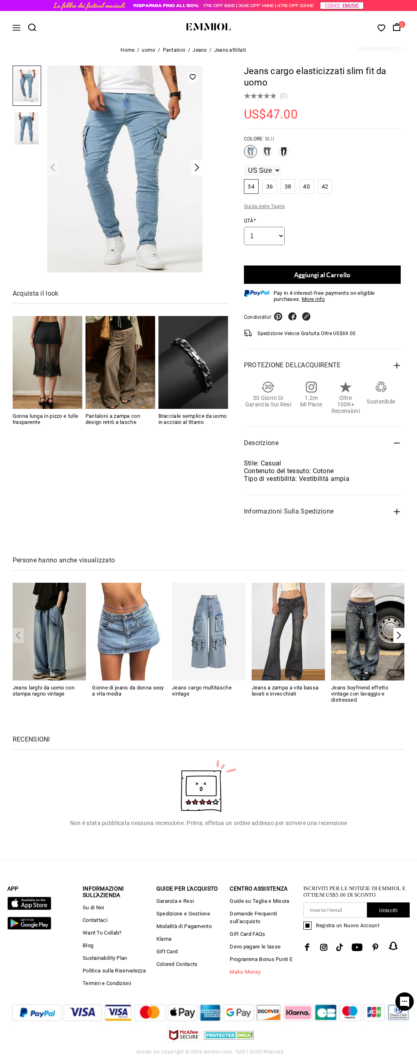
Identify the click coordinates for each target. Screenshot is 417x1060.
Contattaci (95, 920)
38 (288, 186)
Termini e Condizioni (107, 983)
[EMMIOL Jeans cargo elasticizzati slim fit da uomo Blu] (250, 154)
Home (127, 50)
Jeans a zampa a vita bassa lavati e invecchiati (285, 691)
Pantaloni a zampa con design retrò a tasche (113, 419)
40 (306, 186)
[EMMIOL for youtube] (357, 947)
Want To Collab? (102, 933)
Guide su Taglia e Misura (259, 901)
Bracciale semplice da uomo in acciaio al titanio (192, 419)
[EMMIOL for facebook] (307, 947)
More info (313, 299)
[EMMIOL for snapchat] (393, 946)
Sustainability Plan (105, 958)
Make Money (245, 972)
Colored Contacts (177, 964)
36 (269, 186)
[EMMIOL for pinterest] (375, 947)
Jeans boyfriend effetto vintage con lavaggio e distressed (359, 694)
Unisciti (388, 910)
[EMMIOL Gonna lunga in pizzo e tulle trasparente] (47, 362)
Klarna (164, 939)
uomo (148, 50)
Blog (88, 945)
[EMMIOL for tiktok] (339, 947)
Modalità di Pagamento (184, 926)
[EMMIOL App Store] (29, 908)
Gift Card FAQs (247, 934)
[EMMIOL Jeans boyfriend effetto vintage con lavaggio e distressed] (368, 631)
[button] (398, 635)
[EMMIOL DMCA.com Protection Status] (229, 1040)
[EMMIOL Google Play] (29, 928)
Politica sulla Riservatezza (114, 971)
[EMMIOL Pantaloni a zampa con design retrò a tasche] (120, 362)
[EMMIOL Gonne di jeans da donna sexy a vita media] (129, 631)
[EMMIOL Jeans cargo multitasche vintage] (209, 631)
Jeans (200, 50)
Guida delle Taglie (264, 206)
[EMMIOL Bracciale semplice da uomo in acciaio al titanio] (193, 362)
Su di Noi (93, 907)
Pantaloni (174, 50)
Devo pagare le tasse (255, 947)
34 (251, 186)
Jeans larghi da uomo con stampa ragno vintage (44, 691)
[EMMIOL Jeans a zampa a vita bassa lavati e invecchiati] (288, 631)
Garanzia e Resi (175, 901)
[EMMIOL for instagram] (323, 947)
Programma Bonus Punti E (261, 959)
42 (325, 186)
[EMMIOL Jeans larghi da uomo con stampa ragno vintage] (49, 631)
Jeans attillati (230, 50)
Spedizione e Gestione (183, 914)
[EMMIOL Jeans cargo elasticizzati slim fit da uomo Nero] (284, 154)
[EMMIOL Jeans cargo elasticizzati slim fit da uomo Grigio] (267, 154)
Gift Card (167, 951)
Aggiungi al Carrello (322, 275)
